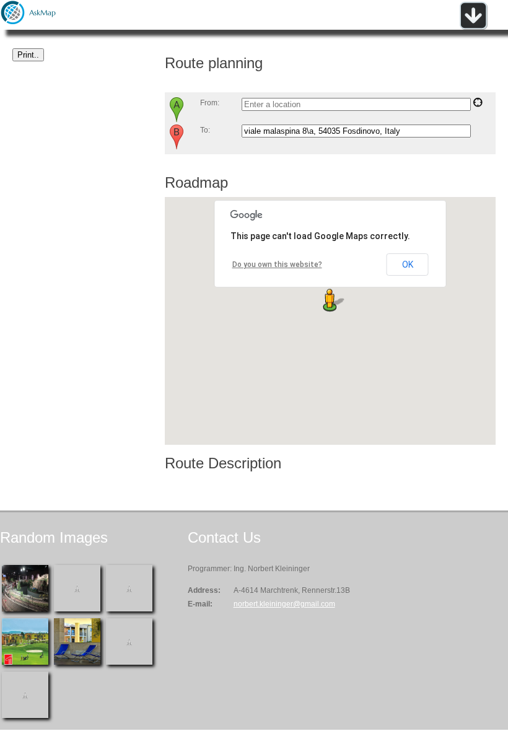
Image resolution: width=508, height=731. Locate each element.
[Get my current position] (478, 104)
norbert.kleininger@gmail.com (284, 604)
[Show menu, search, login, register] (473, 27)
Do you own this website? (277, 264)
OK (407, 264)
